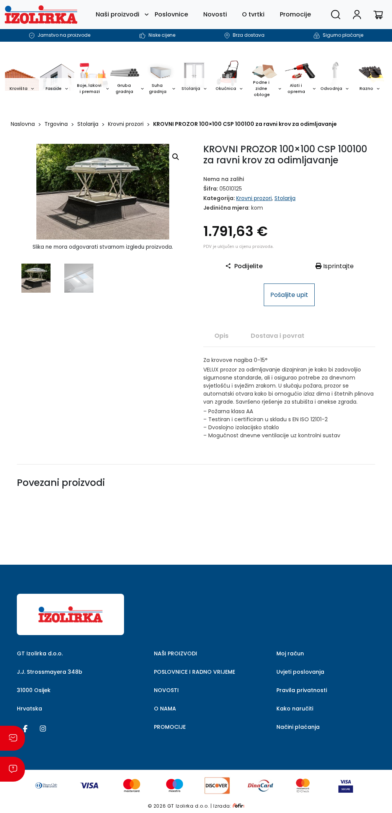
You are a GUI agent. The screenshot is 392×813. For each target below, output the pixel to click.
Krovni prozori (126, 124)
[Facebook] (25, 728)
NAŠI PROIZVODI (175, 653)
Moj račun (290, 653)
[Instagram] (43, 728)
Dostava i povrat (277, 335)
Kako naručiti (294, 708)
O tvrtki (253, 14)
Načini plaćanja (298, 727)
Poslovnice (171, 14)
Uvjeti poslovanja (300, 672)
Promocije (295, 14)
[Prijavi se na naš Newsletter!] (12, 738)
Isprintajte (338, 266)
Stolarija (87, 124)
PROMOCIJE (170, 727)
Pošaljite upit (289, 294)
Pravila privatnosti (301, 690)
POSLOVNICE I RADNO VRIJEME (194, 672)
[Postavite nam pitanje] (12, 769)
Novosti (215, 14)
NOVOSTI (166, 690)
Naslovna (23, 124)
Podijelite (248, 266)
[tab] (221, 335)
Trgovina (56, 124)
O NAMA (165, 708)
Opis (221, 335)
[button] (176, 157)
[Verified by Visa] (345, 784)
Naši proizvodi (117, 14)
